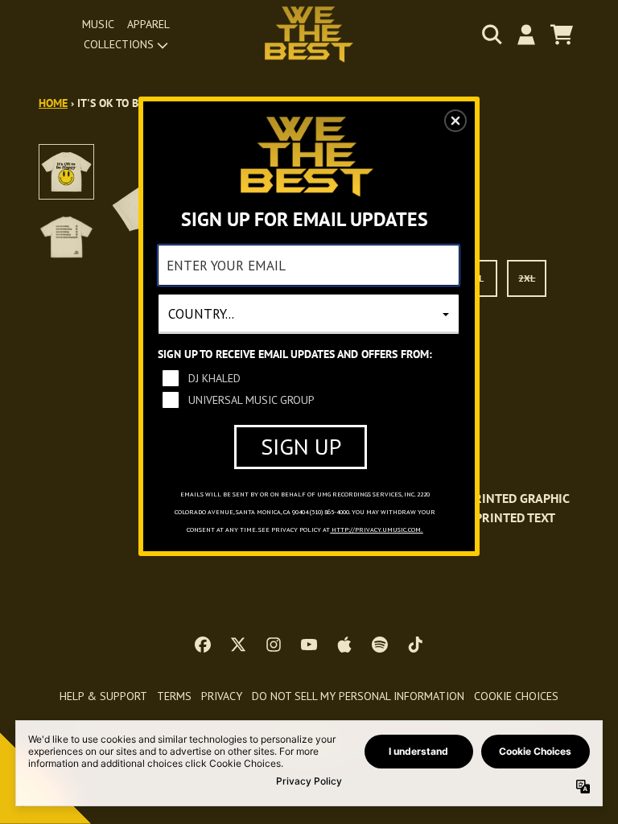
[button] (455, 120)
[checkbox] (310, 378)
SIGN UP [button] (301, 446)
